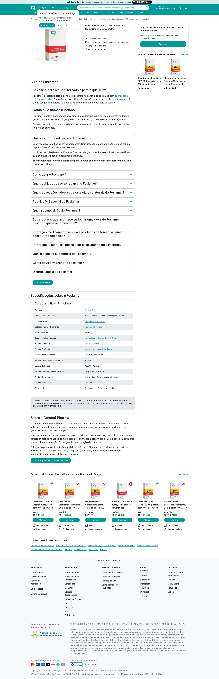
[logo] (33, 7)
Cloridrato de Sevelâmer (85, 19)
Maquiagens (173, 583)
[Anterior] (141, 73)
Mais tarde (62, 25)
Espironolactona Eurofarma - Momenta (46, 549)
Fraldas (171, 579)
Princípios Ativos (73, 599)
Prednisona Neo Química (147, 545)
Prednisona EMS (80, 549)
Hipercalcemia (91, 338)
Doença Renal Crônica (107, 338)
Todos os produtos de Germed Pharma (51, 460)
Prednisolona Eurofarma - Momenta (71, 545)
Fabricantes (70, 615)
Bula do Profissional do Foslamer (98, 349)
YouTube (144, 588)
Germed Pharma (91, 310)
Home (35, 19)
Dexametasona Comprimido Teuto (102, 545)
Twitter (143, 575)
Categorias (70, 583)
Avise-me (163, 44)
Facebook (145, 579)
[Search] (146, 7)
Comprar (43, 520)
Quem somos (37, 572)
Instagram (145, 583)
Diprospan (93, 549)
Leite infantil (110, 12)
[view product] (149, 67)
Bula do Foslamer (43, 282)
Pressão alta (97, 12)
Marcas (68, 611)
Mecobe (68, 549)
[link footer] (76, 664)
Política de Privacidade (112, 572)
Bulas (67, 603)
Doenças (69, 607)
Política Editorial (38, 576)
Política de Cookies (111, 576)
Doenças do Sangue (93, 327)
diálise (49, 99)
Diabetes (85, 12)
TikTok (143, 596)
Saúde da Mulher (125, 12)
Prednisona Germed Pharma (42, 545)
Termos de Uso (109, 580)
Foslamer (102, 19)
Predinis (103, 549)
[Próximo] (185, 73)
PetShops (172, 588)
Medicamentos (72, 572)
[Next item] (186, 507)
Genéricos (140, 12)
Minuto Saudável (39, 594)
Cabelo (171, 592)
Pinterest (144, 592)
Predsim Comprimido (126, 545)
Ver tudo (184, 54)
